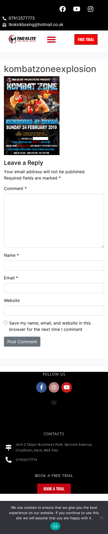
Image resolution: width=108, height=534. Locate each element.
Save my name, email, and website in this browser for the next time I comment (50, 326)
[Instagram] (90, 9)
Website (12, 300)
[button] (51, 39)
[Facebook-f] (41, 387)
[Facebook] (62, 9)
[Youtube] (76, 9)
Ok (55, 526)
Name (11, 255)
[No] (101, 517)
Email (11, 277)
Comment (15, 188)
